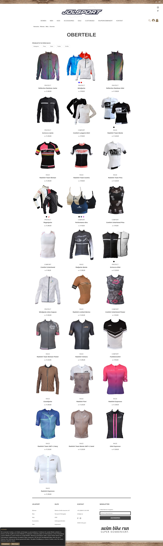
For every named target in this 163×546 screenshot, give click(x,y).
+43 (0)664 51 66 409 (83, 510)
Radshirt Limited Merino (81, 312)
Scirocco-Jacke (47, 133)
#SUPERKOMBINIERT (105, 21)
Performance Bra (81, 222)
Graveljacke (47, 401)
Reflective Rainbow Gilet (115, 88)
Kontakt (119, 21)
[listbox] (94, 61)
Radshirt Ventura (81, 357)
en (159, 2)
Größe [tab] (67, 46)
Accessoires (69, 21)
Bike (47, 26)
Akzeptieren (5, 544)
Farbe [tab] (59, 46)
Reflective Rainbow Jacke (47, 88)
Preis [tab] (44, 46)
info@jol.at (80, 514)
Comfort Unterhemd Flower (115, 312)
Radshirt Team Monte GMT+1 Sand (81, 446)
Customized (89, 21)
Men (51, 21)
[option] (94, 54)
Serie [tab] (51, 46)
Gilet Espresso (115, 446)
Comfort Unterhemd (48, 267)
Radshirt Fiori (81, 401)
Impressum (58, 524)
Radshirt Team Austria (81, 178)
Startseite (36, 26)
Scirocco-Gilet (115, 267)
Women (43, 21)
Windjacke (81, 88)
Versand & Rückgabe (60, 514)
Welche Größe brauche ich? (62, 510)
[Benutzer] (153, 20)
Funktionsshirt (115, 357)
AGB (56, 517)
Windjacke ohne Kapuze (48, 312)
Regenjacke (48, 222)
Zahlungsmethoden (60, 521)
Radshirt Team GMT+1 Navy (48, 446)
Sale (79, 21)
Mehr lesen (15, 544)
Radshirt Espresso (115, 401)
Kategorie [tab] (36, 46)
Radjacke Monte (81, 267)
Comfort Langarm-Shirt (81, 133)
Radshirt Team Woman (48, 178)
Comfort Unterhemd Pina (115, 222)
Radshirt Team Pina (115, 178)
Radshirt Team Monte (115, 133)
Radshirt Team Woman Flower (48, 357)
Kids (58, 21)
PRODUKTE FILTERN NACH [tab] (41, 43)
